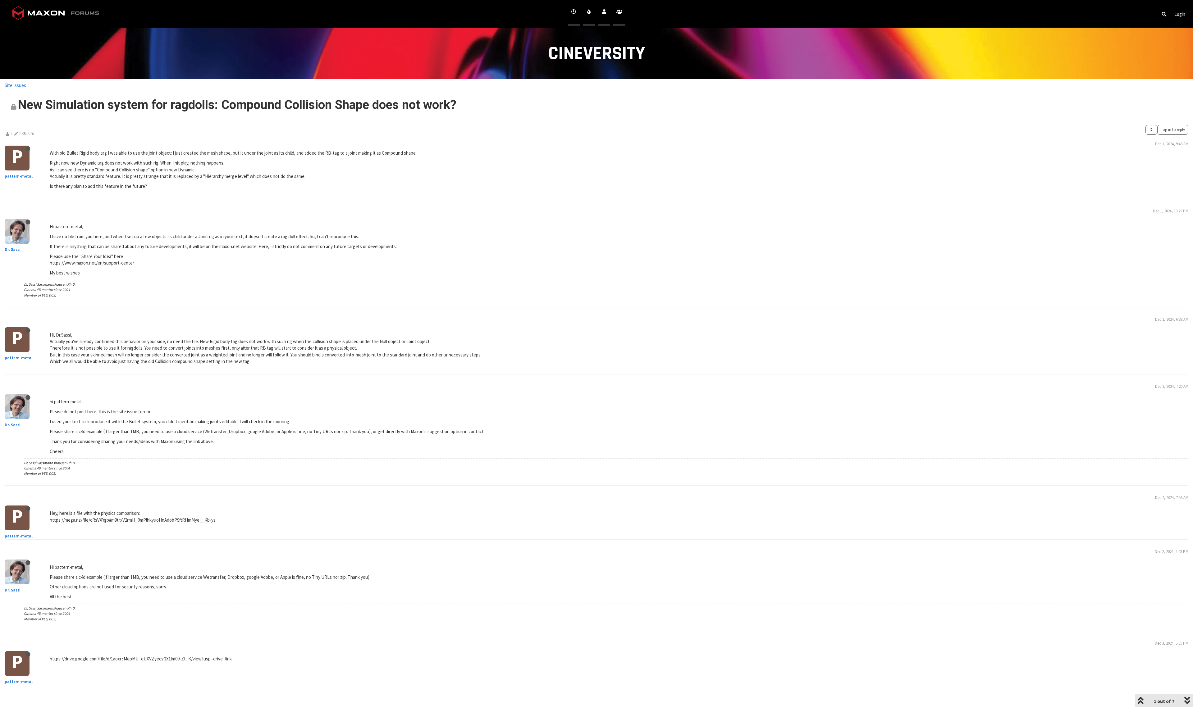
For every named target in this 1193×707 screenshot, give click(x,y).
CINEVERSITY (596, 54)
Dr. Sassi (13, 249)
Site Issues (15, 85)
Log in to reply (1173, 129)
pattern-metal (19, 176)
